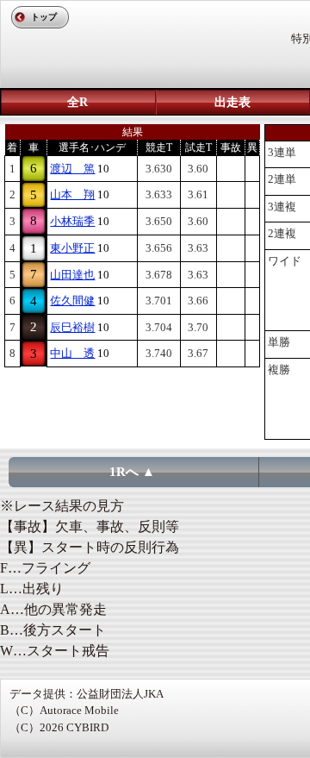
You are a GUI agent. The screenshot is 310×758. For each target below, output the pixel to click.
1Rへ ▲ (132, 472)
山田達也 (72, 274)
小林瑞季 (72, 221)
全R (77, 102)
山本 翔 (72, 194)
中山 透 (72, 353)
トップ (44, 17)
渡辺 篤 (72, 168)
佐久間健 (72, 300)
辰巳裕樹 (72, 327)
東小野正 (72, 247)
